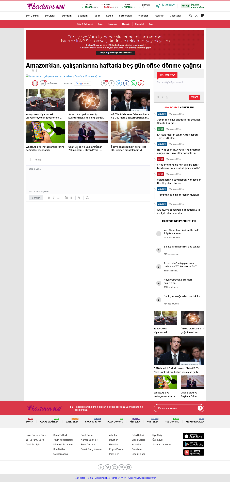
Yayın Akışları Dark (63, 439)
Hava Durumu (93, 420)
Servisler (50, 15)
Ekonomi (83, 15)
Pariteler (152, 420)
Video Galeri (138, 439)
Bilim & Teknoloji (85, 24)
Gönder (36, 197)
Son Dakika (32, 15)
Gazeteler (175, 15)
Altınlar (113, 434)
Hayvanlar (112, 24)
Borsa (29, 420)
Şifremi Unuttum (161, 444)
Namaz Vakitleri (49, 420)
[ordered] (66, 198)
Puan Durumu (115, 420)
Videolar (143, 15)
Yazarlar (159, 15)
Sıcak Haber (138, 453)
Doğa (100, 24)
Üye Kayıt (157, 439)
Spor (97, 15)
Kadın (109, 15)
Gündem (67, 15)
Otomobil (139, 24)
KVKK (123, 477)
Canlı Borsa (87, 434)
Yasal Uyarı (151, 477)
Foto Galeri (125, 15)
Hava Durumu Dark (36, 434)
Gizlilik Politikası (102, 477)
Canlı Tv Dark (60, 434)
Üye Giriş (157, 434)
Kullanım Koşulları (136, 477)
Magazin (126, 24)
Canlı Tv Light (33, 444)
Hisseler (135, 420)
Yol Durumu (172, 420)
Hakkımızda (79, 477)
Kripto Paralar (195, 420)
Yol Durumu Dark (35, 439)
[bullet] (71, 198)
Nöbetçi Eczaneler (63, 444)
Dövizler (113, 439)
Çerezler (115, 477)
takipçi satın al (61, 453)
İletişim (90, 477)
